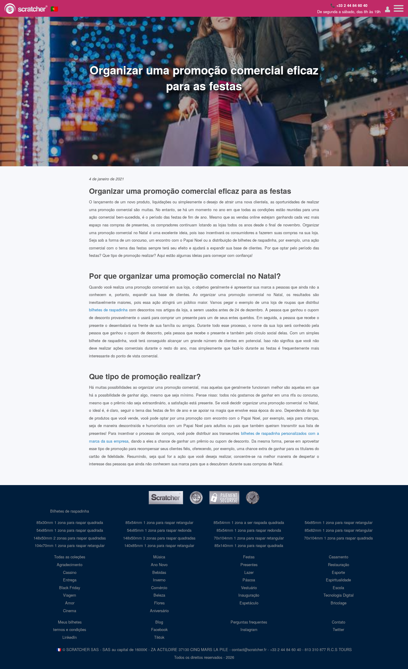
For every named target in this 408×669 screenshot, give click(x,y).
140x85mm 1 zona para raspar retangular (159, 545)
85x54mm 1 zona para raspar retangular (159, 522)
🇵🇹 (54, 8)
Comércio (159, 587)
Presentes (248, 564)
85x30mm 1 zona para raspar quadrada (69, 522)
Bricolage (338, 603)
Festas (248, 557)
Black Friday (69, 587)
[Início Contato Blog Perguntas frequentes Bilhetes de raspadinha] (399, 8)
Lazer (249, 572)
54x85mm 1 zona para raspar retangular (338, 522)
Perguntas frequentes (249, 622)
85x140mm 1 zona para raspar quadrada (248, 545)
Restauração (338, 564)
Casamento (338, 557)
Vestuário (249, 587)
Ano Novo (159, 564)
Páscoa (249, 580)
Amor (69, 603)
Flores (159, 603)
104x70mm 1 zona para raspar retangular (70, 545)
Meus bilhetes (70, 622)
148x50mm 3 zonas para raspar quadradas (159, 538)
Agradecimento (69, 564)
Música (159, 557)
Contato (338, 622)
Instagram (248, 629)
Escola (338, 587)
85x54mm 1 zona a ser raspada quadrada (249, 522)
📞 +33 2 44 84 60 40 (348, 5)
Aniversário (159, 610)
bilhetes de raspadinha (108, 310)
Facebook (159, 629)
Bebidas (159, 572)
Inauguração (248, 595)
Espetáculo (249, 603)
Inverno (159, 580)
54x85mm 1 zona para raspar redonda (159, 530)
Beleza (159, 595)
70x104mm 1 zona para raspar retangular (249, 538)
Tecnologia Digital (338, 595)
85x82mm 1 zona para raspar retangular (338, 530)
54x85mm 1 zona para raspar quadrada (69, 530)
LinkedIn (69, 637)
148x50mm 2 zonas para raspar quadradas (69, 538)
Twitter (338, 629)
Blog (159, 622)
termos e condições (69, 629)
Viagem (69, 595)
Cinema (69, 610)
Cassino (69, 572)
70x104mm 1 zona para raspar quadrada (338, 538)
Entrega (69, 580)
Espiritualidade (338, 580)
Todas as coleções (69, 557)
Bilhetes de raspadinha (69, 511)
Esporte (338, 572)
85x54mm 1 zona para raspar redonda (249, 530)
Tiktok (159, 637)
